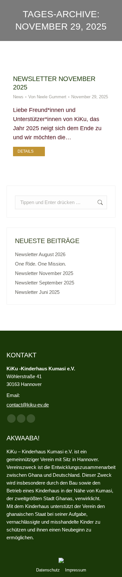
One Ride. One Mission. (40, 264)
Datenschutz (48, 570)
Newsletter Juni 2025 (37, 292)
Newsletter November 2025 (44, 273)
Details (26, 151)
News (18, 96)
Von (47, 96)
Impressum (75, 570)
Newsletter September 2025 (44, 282)
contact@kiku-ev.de (28, 404)
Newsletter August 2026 (40, 254)
